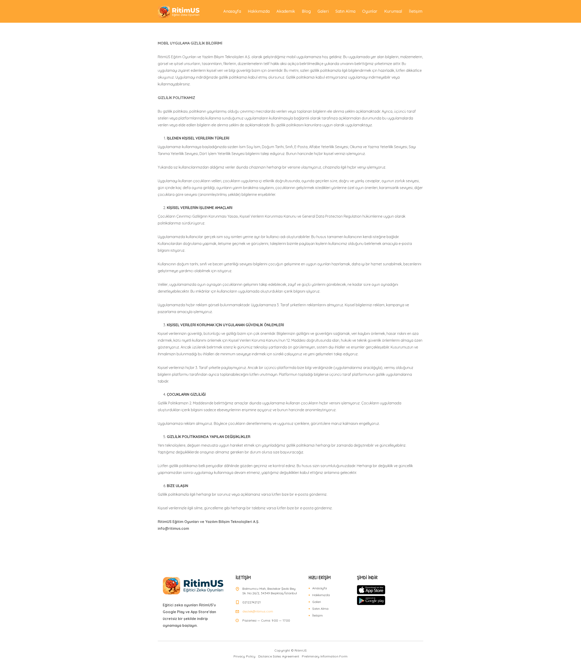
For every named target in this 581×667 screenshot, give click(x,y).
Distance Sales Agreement (278, 656)
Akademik (285, 11)
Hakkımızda (259, 11)
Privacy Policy (245, 656)
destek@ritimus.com (257, 611)
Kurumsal (393, 11)
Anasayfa (232, 11)
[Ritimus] (179, 11)
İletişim (415, 11)
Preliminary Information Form (324, 656)
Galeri (323, 11)
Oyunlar (369, 11)
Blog (306, 11)
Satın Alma (345, 11)
